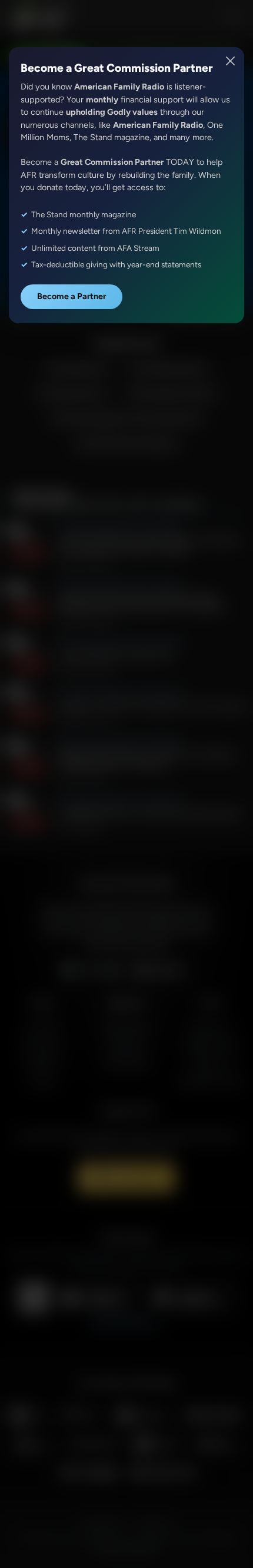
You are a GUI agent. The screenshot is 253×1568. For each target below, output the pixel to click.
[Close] (231, 61)
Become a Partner (71, 296)
